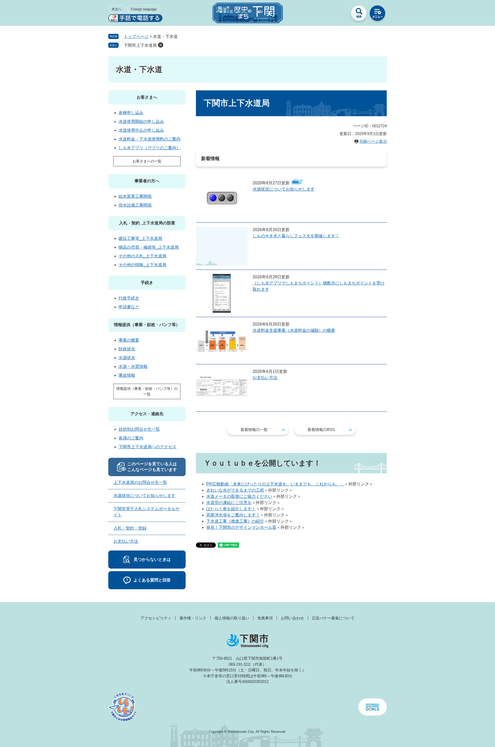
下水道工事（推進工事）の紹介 (235, 521)
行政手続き (129, 298)
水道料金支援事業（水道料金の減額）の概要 (294, 330)
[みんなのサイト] (340, 14)
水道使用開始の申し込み (141, 121)
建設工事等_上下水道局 (140, 238)
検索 (359, 14)
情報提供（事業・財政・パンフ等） (147, 325)
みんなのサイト (340, 14)
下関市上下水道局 (140, 45)
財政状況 (127, 349)
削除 (160, 45)
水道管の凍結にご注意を (229, 502)
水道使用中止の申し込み (141, 130)
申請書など (129, 307)
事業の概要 (129, 340)
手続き (147, 282)
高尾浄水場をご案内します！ (233, 515)
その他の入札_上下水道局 (142, 256)
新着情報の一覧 (254, 429)
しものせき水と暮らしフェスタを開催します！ (296, 236)
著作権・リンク (193, 618)
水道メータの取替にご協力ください (239, 496)
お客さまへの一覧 (147, 161)
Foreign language (143, 9)
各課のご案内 (131, 438)
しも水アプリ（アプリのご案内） (149, 148)
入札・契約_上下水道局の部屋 (147, 223)
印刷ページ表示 (373, 141)
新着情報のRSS (321, 429)
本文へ (117, 9)
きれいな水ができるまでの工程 (235, 490)
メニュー (377, 14)
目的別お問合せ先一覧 (139, 429)
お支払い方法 (265, 377)
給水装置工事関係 (135, 196)
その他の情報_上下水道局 (142, 265)
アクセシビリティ (156, 618)
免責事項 (265, 618)
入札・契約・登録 (129, 528)
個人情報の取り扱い (231, 618)
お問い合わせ (292, 618)
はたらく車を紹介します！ (231, 509)
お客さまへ (147, 97)
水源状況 (127, 358)
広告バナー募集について (333, 618)
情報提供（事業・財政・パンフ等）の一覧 (147, 391)
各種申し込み (131, 113)
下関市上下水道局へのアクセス (147, 447)
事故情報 (127, 375)
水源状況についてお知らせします (284, 189)
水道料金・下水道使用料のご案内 (149, 139)
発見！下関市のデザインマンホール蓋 (241, 527)
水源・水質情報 (133, 366)
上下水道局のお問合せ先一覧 (140, 482)
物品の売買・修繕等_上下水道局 (149, 247)
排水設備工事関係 (135, 205)
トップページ (136, 36)
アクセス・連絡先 (146, 414)
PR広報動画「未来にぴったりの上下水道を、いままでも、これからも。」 (275, 484)
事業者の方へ (147, 181)
